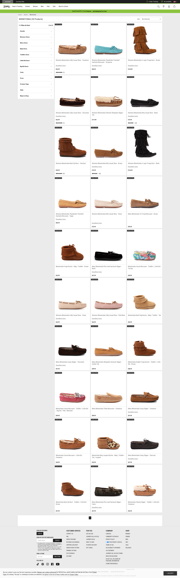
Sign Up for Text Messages (45, 537)
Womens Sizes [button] (25, 37)
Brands (128, 533)
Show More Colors (61, 65)
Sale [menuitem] (54, 6)
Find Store (57, 556)
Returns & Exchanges (72, 542)
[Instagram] (48, 564)
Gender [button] (22, 31)
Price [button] (22, 78)
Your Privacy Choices (115, 542)
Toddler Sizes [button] (24, 54)
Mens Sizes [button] (24, 43)
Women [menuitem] (35, 6)
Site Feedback (70, 553)
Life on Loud (89, 533)
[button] (175, 2)
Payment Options (71, 550)
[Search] (158, 6)
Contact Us (69, 533)
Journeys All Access (92, 536)
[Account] (169, 6)
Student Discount (91, 545)
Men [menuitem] (42, 6)
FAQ (67, 536)
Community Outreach (112, 536)
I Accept (170, 573)
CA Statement (110, 550)
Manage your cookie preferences (47, 572)
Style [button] (21, 90)
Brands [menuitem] (27, 6)
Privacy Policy (110, 539)
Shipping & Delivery (72, 545)
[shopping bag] (174, 6)
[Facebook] (53, 564)
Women (128, 536)
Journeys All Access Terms (114, 553)
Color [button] (22, 72)
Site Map (69, 556)
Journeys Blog (90, 539)
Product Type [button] (24, 84)
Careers (108, 533)
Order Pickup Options (72, 547)
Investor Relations (111, 556)
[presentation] (17, 6)
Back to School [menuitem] (63, 6)
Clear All (50, 25)
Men (127, 539)
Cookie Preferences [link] (112, 563)
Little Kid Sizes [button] (25, 60)
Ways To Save (90, 542)
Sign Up (40, 533)
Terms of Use (110, 545)
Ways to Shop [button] (24, 96)
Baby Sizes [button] (23, 49)
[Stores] (163, 6)
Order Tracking (153, 1)
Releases (128, 547)
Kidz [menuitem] (48, 6)
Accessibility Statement (113, 547)
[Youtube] (58, 564)
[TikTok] (38, 564)
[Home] (7, 6)
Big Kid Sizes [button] (24, 66)
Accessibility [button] (167, 1)
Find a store (40, 553)
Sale (127, 545)
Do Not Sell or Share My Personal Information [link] (113, 560)
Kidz (127, 542)
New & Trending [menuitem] (17, 6)
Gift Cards (89, 547)
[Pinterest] (43, 564)
